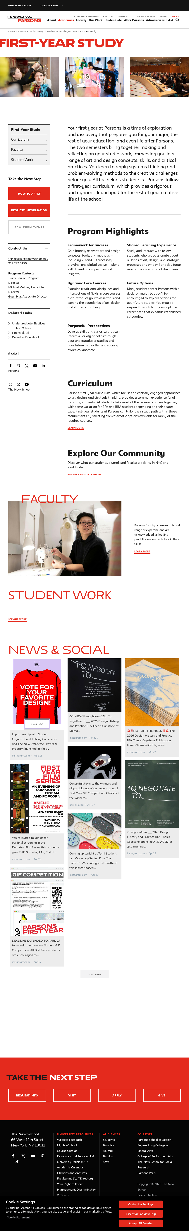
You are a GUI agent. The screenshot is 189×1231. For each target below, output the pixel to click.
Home (11, 31)
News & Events (146, 16)
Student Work (22, 160)
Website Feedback (69, 1139)
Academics (52, 31)
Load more (94, 974)
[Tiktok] (17, 1161)
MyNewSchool (67, 1145)
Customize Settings (140, 1204)
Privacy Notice (147, 1195)
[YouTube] (33, 1155)
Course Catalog (67, 1150)
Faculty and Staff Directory (75, 1178)
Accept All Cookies (141, 1223)
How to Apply (29, 193)
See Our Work (17, 619)
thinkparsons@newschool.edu (28, 258)
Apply (175, 16)
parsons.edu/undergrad (84, 474)
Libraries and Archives (72, 1173)
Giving (163, 16)
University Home (19, 5)
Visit (72, 1095)
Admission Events (29, 227)
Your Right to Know (70, 1184)
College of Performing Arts (155, 1156)
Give (161, 1095)
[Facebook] (13, 1155)
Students (109, 1139)
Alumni (123, 16)
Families (108, 1145)
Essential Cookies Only (141, 1213)
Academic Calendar (70, 1167)
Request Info (27, 1095)
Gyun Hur (14, 296)
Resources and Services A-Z (75, 1156)
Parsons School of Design (31, 31)
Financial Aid (20, 332)
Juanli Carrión (17, 278)
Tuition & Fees (21, 328)
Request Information (29, 210)
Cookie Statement (18, 1217)
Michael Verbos (18, 287)
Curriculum (20, 139)
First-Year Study (25, 130)
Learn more (76, 428)
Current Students (86, 16)
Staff (106, 1161)
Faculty (108, 16)
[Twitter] (23, 1155)
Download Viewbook (26, 337)
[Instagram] (42, 1155)
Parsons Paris (147, 1173)
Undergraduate (68, 31)
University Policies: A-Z (72, 1161)
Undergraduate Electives (28, 323)
